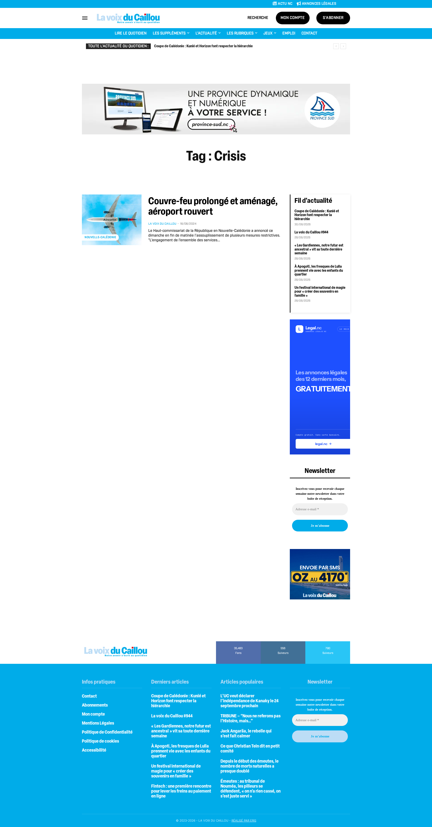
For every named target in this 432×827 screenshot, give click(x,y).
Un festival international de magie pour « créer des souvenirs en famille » (320, 292)
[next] (343, 46)
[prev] (336, 46)
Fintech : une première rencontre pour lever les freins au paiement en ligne (181, 791)
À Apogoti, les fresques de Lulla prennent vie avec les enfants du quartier (319, 270)
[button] (258, 18)
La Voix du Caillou (162, 224)
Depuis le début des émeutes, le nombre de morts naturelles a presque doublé (249, 766)
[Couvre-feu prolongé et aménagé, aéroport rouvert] (112, 219)
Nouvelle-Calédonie (100, 237)
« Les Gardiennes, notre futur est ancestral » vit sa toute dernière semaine (319, 249)
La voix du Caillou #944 (311, 232)
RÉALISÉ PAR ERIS (244, 820)
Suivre (283, 642)
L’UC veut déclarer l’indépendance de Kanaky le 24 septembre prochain (249, 701)
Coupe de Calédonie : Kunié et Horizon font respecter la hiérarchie (203, 46)
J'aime (238, 642)
